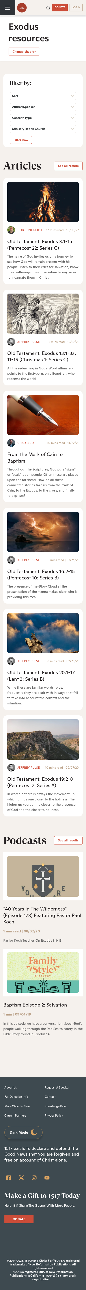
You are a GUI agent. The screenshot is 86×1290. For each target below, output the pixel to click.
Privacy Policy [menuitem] (54, 1115)
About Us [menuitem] (10, 1087)
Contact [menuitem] (50, 1097)
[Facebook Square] (8, 1178)
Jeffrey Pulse (28, 342)
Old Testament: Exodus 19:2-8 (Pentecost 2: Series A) (40, 782)
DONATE (59, 7)
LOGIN (76, 7)
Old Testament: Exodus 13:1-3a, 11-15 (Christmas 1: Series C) (41, 356)
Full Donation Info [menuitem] (16, 1097)
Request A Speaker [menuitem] (57, 1087)
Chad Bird (25, 443)
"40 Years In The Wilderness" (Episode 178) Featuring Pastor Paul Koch (42, 915)
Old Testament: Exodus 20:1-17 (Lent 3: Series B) (41, 675)
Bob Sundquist (29, 230)
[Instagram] (34, 1178)
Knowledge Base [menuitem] (55, 1106)
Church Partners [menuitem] (15, 1115)
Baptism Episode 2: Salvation (35, 1005)
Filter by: (20, 83)
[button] (48, 7)
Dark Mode (19, 1132)
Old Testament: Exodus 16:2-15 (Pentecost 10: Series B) (41, 574)
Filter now (20, 140)
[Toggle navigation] (7, 7)
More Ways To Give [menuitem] (17, 1106)
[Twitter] (21, 1178)
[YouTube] (47, 1178)
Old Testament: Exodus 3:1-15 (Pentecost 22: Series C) (39, 244)
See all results (68, 166)
